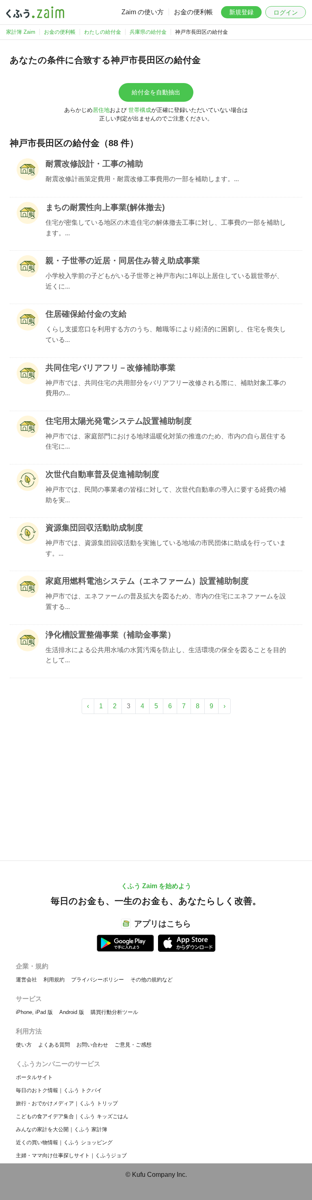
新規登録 (241, 12)
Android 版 (71, 1012)
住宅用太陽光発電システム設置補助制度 (119, 420)
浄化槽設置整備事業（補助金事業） (111, 634)
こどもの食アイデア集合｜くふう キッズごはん (72, 1116)
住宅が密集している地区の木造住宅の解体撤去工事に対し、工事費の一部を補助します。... (166, 227)
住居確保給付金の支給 (86, 313)
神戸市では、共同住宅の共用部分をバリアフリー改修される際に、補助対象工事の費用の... (166, 388)
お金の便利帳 (193, 12)
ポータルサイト (34, 1077)
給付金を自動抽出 (156, 92)
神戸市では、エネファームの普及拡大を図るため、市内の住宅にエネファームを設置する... (166, 601)
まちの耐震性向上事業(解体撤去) (105, 207)
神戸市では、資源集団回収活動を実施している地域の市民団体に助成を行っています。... (166, 548)
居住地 (101, 110)
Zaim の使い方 (142, 12)
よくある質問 (54, 1045)
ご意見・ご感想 (133, 1045)
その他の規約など (151, 980)
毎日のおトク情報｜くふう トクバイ (59, 1090)
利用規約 (54, 980)
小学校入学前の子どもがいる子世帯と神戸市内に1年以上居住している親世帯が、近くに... (164, 281)
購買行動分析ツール (114, 1012)
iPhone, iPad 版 (34, 1012)
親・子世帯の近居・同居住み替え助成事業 (123, 260)
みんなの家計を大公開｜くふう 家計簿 (61, 1129)
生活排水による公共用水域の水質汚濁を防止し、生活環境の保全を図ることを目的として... (166, 655)
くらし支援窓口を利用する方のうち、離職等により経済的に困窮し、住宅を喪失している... (166, 334)
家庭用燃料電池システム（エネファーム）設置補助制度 (147, 580)
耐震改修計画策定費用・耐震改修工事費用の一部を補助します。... (142, 178)
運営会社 (26, 980)
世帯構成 (139, 110)
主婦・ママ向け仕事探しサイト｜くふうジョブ (71, 1155)
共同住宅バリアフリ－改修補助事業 (111, 367)
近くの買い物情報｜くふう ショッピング (64, 1142)
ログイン (285, 12)
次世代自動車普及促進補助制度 (102, 474)
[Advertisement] (156, 783)
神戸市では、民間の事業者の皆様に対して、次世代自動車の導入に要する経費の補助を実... (166, 495)
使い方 (24, 1045)
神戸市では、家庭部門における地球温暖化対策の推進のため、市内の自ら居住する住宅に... (166, 441)
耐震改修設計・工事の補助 (94, 163)
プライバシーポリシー (97, 980)
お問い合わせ (92, 1045)
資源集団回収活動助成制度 (94, 527)
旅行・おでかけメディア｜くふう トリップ (67, 1103)
